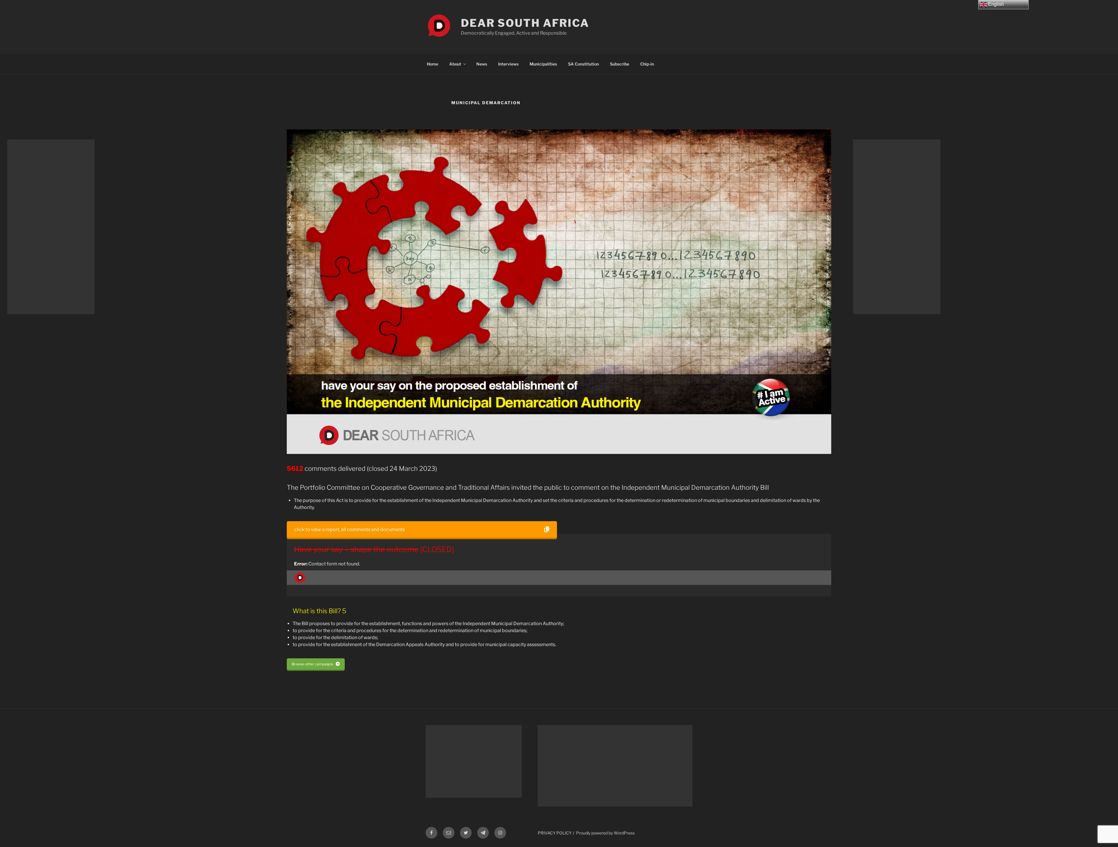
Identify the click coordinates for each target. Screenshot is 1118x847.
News (481, 63)
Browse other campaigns (312, 664)
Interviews (508, 63)
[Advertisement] (51, 226)
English (995, 4)
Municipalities (543, 63)
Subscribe (619, 63)
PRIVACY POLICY (555, 832)
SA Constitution (583, 63)
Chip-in (647, 63)
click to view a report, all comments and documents (349, 529)
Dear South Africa (525, 23)
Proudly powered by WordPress (605, 832)
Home (432, 63)
